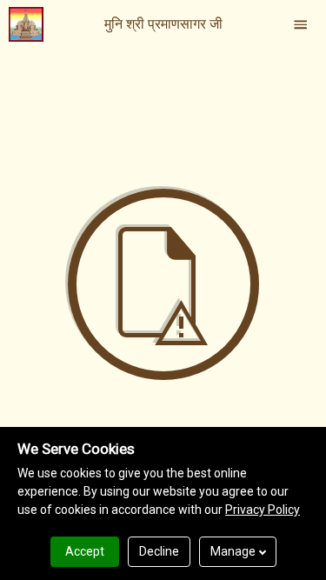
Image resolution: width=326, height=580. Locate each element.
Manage (233, 551)
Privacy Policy (262, 510)
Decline (159, 551)
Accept (84, 551)
